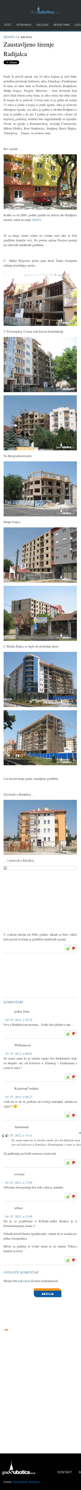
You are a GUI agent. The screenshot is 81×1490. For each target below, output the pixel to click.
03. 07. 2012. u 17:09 (19, 1182)
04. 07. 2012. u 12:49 (19, 1216)
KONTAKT (65, 1472)
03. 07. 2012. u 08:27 (19, 1097)
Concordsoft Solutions (26, 1482)
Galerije (42, 25)
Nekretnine (61, 25)
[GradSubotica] (45, 13)
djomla (9, 36)
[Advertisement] (33, 964)
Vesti (8, 25)
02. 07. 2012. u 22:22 (19, 1020)
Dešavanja (23, 25)
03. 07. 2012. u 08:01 (19, 1053)
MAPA (36, 220)
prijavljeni (24, 1281)
